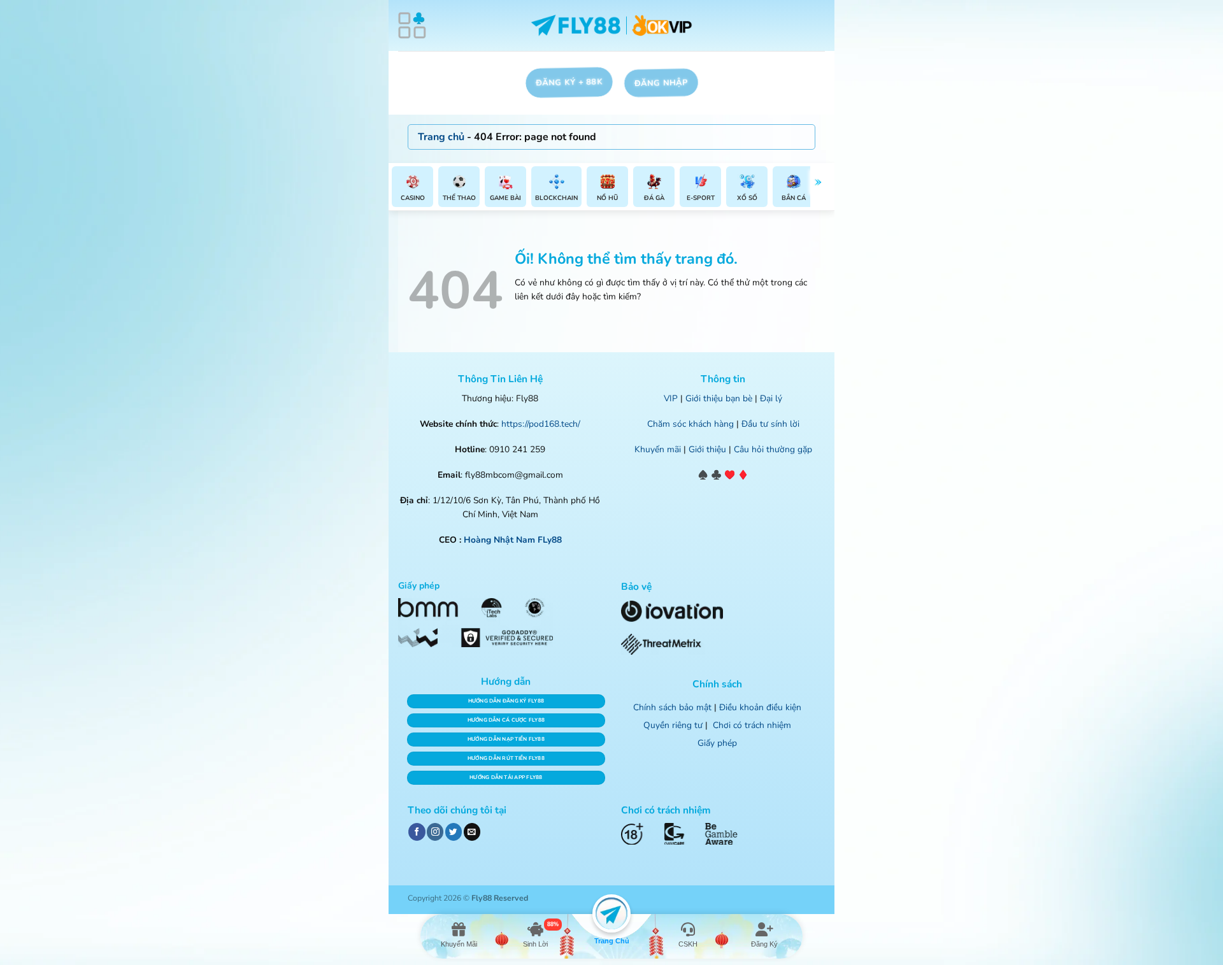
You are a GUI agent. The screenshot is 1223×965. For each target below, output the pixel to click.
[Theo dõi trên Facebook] (416, 831)
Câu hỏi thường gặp (773, 449)
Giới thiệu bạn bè (718, 398)
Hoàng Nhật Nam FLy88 (513, 540)
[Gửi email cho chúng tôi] (472, 831)
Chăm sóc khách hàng (690, 424)
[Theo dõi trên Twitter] (453, 831)
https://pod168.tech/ (540, 424)
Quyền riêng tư (673, 725)
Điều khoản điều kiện (760, 707)
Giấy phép (717, 743)
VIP (671, 398)
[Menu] (412, 25)
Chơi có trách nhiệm (752, 725)
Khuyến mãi (657, 449)
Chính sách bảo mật (672, 707)
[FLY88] (612, 25)
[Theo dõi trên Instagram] (435, 831)
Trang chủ (441, 137)
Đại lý (771, 398)
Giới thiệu (707, 449)
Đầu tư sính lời (770, 424)
